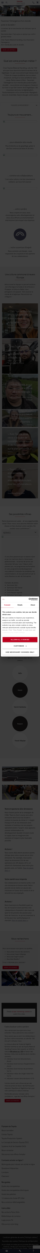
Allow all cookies (20, 639)
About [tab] (33, 605)
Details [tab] (20, 605)
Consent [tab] (7, 605)
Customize (19, 646)
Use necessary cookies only (20, 652)
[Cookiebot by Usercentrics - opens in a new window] (29, 599)
